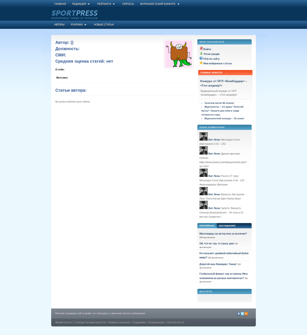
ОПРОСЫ (128, 4)
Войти (207, 49)
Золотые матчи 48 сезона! (219, 103)
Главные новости (211, 72)
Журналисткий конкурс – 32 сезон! (224, 118)
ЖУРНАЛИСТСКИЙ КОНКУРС (158, 4)
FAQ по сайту (211, 58)
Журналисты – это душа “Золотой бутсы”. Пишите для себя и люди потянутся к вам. (222, 110)
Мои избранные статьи (217, 63)
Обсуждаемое (227, 226)
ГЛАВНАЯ (60, 4)
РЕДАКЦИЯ (79, 4)
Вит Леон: (214, 139)
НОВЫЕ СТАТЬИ (104, 24)
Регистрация (211, 54)
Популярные (207, 226)
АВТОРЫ (59, 24)
